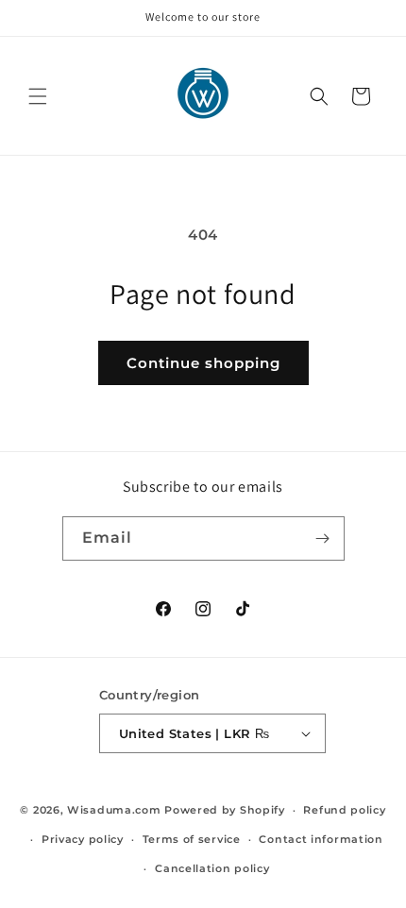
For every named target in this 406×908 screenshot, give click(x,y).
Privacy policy (83, 839)
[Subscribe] (323, 538)
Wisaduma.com (114, 809)
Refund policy (344, 809)
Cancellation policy (212, 868)
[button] (38, 96)
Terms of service (192, 839)
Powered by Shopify (224, 809)
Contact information (320, 839)
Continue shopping (203, 363)
